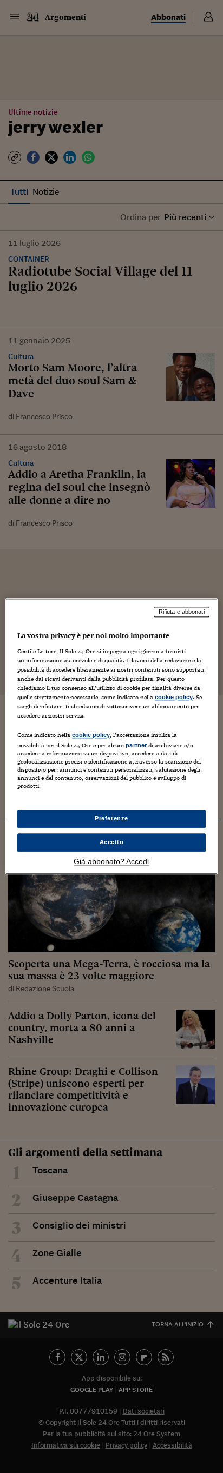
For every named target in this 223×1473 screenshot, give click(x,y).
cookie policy (174, 697)
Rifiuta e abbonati (182, 611)
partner (136, 745)
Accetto (112, 842)
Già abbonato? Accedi (111, 862)
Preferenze (111, 818)
